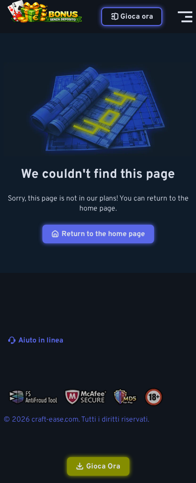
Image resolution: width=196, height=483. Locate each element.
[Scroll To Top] (184, 428)
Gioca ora (136, 16)
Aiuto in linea (40, 340)
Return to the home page (103, 234)
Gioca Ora (103, 466)
